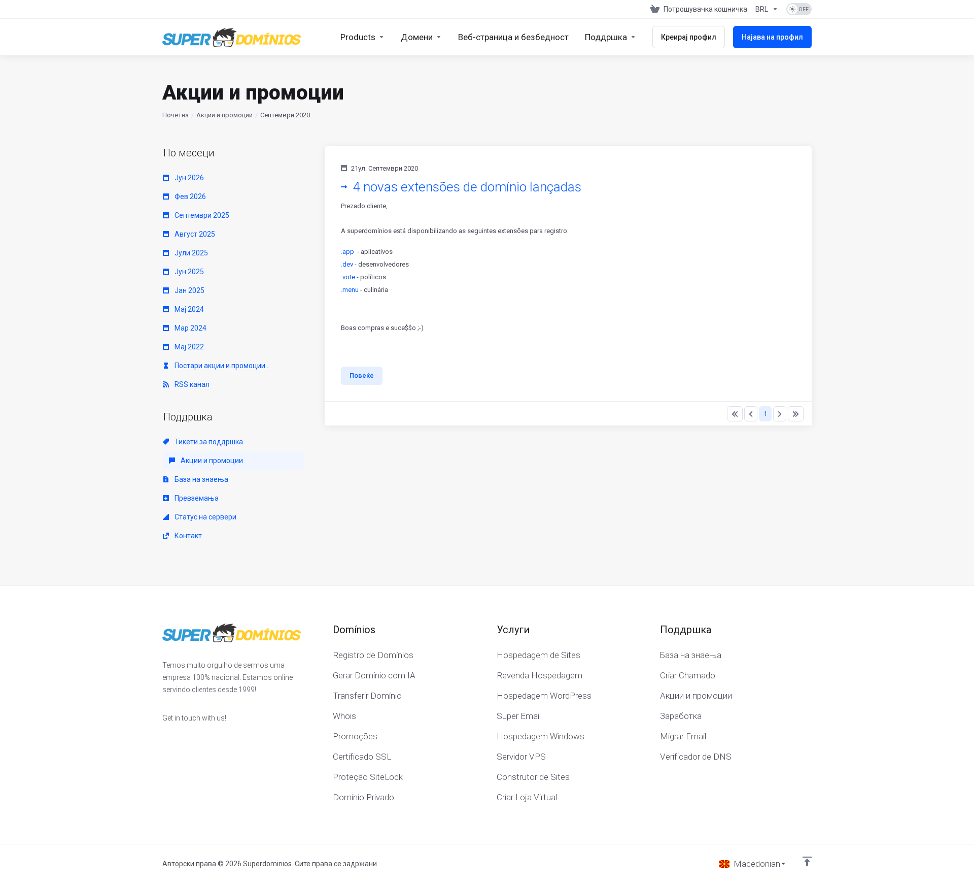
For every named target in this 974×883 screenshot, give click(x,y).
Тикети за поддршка (208, 442)
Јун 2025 (188, 272)
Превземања (196, 498)
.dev (347, 264)
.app (347, 251)
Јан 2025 (188, 290)
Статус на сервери (204, 517)
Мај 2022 (188, 347)
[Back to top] (807, 861)
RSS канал (191, 384)
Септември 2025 (201, 215)
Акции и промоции (224, 115)
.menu (350, 289)
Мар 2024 (189, 328)
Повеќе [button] (362, 375)
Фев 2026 (189, 196)
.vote (348, 277)
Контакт (187, 536)
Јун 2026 (188, 178)
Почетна (175, 115)
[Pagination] (735, 413)
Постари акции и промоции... (221, 366)
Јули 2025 (190, 253)
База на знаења (200, 479)
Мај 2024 (188, 309)
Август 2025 (194, 234)
